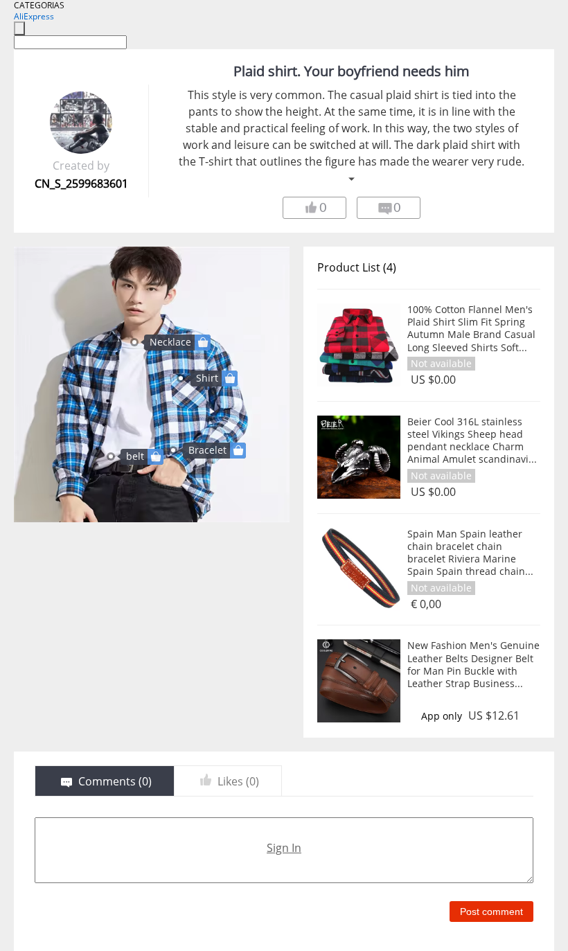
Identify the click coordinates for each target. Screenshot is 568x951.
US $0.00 (433, 380)
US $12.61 (494, 716)
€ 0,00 (426, 604)
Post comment (491, 911)
